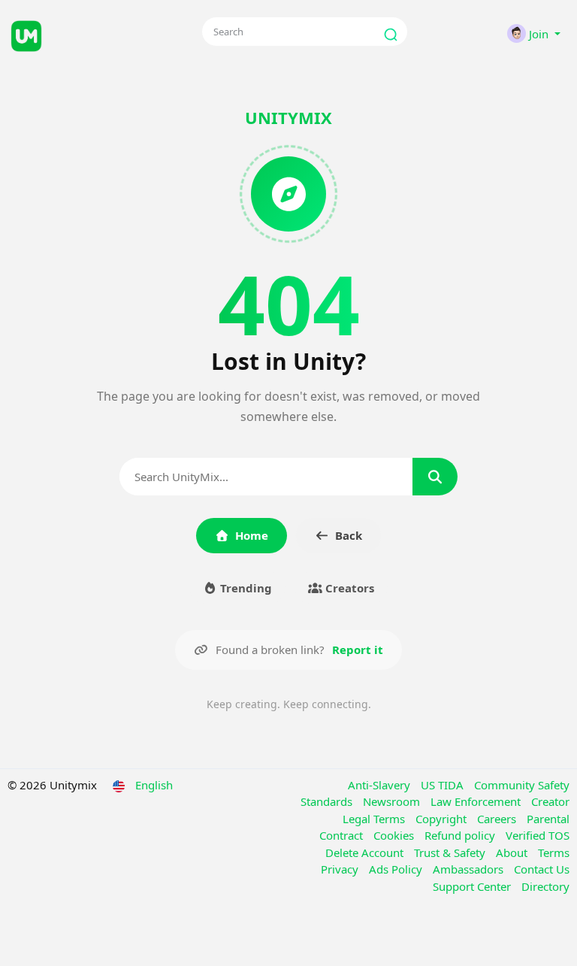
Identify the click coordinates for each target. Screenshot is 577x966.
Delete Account (365, 852)
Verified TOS (537, 835)
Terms (553, 852)
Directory (545, 886)
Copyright (442, 818)
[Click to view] (94, 34)
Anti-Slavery (380, 784)
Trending (244, 587)
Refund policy (461, 835)
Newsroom (393, 801)
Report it (357, 649)
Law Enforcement (477, 801)
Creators (348, 587)
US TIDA (444, 784)
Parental (548, 818)
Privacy (341, 869)
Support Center (473, 886)
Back (348, 535)
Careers (498, 818)
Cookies (395, 835)
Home (251, 535)
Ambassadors (469, 869)
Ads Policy (397, 869)
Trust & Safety (451, 852)
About (513, 852)
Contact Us (541, 869)
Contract (342, 835)
